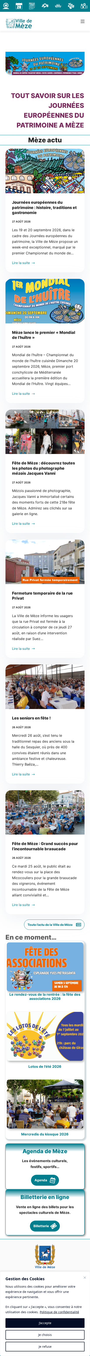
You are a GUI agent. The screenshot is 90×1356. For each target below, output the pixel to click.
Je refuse (45, 1346)
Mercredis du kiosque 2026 (45, 1134)
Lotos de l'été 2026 (44, 1066)
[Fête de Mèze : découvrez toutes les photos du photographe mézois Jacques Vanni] (45, 432)
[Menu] (83, 21)
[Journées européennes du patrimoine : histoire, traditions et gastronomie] (45, 171)
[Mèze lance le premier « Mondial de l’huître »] (45, 301)
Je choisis (45, 1335)
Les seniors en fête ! (31, 718)
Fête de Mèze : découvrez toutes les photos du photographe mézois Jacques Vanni (43, 468)
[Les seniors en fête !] (45, 686)
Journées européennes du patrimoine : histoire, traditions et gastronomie (44, 207)
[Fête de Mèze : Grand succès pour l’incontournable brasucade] (45, 812)
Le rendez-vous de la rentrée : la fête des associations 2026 (44, 996)
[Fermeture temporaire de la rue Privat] (45, 562)
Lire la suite (22, 263)
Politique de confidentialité (59, 1312)
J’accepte (45, 1323)
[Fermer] (85, 1277)
